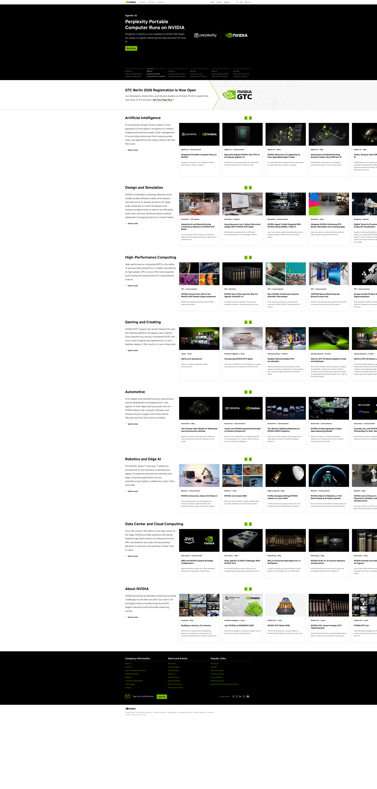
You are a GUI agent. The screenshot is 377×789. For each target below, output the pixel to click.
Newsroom (172, 663)
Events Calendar (174, 681)
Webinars (171, 674)
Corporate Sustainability (134, 681)
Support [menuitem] (226, 2)
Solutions (151, 2)
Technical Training (217, 681)
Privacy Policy (130, 712)
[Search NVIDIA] (237, 2)
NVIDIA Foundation (132, 674)
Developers (215, 663)
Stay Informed (173, 677)
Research (128, 677)
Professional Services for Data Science (225, 684)
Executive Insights (217, 670)
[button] (241, 3)
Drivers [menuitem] (219, 2)
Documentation (216, 677)
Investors (128, 667)
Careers (128, 688)
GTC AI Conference (175, 684)
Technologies (130, 684)
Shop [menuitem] (212, 2)
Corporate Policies (185, 712)
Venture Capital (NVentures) (135, 670)
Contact (211, 712)
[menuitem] (142, 2)
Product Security (200, 712)
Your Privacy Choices (144, 712)
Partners (214, 667)
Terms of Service (159, 712)
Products (142, 2)
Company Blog (173, 667)
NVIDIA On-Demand (175, 688)
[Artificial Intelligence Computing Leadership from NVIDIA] (130, 2)
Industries (160, 2)
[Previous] (245, 118)
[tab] (134, 73)
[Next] (250, 118)
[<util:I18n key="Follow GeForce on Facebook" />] (233, 696)
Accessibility (172, 712)
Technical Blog (173, 670)
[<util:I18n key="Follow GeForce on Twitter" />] (244, 696)
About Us (128, 663)
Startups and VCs (217, 674)
